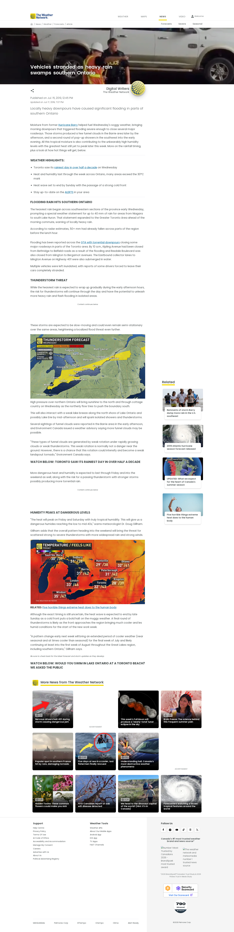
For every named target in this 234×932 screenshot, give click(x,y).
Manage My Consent (43, 845)
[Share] (32, 91)
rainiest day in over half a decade (75, 167)
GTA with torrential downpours (100, 242)
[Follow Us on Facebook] (163, 830)
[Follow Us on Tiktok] (183, 830)
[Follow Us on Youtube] (176, 830)
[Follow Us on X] (197, 830)
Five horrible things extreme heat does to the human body (80, 607)
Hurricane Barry (68, 125)
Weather (47, 24)
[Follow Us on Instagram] (170, 830)
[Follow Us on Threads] (190, 830)
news (38, 24)
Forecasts (59, 24)
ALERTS (69, 192)
